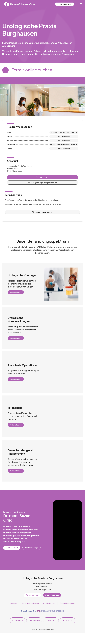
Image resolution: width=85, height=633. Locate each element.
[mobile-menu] (79, 4)
